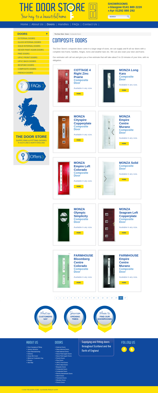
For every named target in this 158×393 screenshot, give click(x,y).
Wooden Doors (61, 380)
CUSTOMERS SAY (45, 315)
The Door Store (59, 34)
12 (103, 298)
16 (121, 298)
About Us (37, 24)
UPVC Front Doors (27, 57)
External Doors (26, 38)
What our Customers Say (35, 358)
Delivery (30, 354)
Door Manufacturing (34, 351)
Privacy (30, 360)
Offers (35, 156)
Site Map (30, 362)
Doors (51, 24)
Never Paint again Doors (31, 50)
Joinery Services (33, 349)
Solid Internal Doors (29, 46)
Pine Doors (23, 54)
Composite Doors (27, 69)
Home (24, 24)
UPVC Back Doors (27, 61)
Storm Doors (60, 375)
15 (116, 298)
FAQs (75, 24)
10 (94, 298)
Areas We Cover (33, 356)
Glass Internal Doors (29, 42)
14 (112, 298)
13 (107, 298)
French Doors (25, 73)
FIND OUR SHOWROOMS (105, 315)
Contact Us (90, 24)
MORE (79, 94)
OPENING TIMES (75, 315)
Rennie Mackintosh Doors (64, 373)
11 (98, 298)
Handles (63, 24)
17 (125, 298)
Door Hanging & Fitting (35, 347)
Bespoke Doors (26, 65)
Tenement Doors (61, 378)
